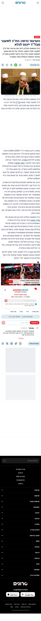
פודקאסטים (21, 480)
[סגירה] (5, 290)
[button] (38, 262)
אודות (17, 607)
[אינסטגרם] (11, 343)
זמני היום (17, 604)
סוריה (24, 160)
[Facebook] (7, 65)
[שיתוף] (2, 65)
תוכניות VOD (20, 476)
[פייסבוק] (3, 343)
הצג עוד (21, 338)
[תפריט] (38, 3)
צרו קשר (23, 604)
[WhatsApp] (15, 65)
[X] (11, 65)
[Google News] (20, 343)
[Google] (20, 65)
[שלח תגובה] (3, 322)
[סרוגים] (20, 583)
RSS (12, 607)
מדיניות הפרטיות (25, 607)
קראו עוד (10, 281)
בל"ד (18, 102)
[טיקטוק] (16, 343)
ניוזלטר (20, 484)
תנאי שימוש (8, 604)
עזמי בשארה (19, 163)
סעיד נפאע (35, 220)
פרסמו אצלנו (32, 604)
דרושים (20, 473)
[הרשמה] (5, 300)
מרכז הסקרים (20, 469)
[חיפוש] (3, 3)
